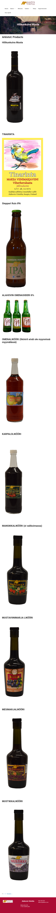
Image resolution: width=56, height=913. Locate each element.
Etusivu (6, 8)
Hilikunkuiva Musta (12, 42)
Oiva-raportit (8, 12)
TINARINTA (8, 134)
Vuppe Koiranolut (42, 8)
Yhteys (34, 8)
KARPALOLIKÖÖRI (11, 434)
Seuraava (9, 893)
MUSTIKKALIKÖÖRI (12, 801)
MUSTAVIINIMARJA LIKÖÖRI (17, 617)
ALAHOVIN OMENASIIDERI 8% (18, 295)
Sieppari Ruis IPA (11, 203)
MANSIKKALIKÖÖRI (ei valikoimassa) (22, 525)
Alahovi (12, 8)
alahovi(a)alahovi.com (43, 902)
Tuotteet (27, 8)
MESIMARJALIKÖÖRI (13, 709)
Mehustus (20, 8)
